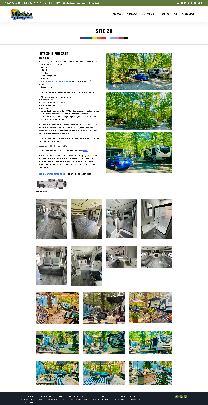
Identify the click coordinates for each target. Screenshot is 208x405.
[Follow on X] (181, 396)
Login (199, 3)
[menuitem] (118, 14)
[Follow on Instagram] (185, 396)
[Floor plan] (51, 188)
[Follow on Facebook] (177, 396)
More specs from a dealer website (56, 81)
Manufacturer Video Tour (52, 174)
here (85, 151)
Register (184, 3)
